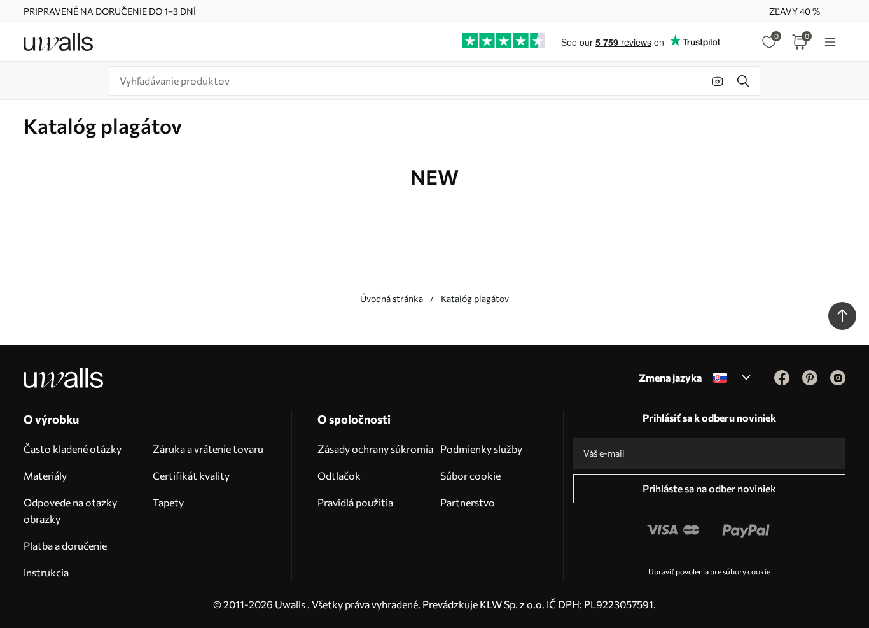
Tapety (168, 502)
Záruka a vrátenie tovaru (208, 449)
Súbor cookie (470, 475)
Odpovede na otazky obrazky (70, 510)
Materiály (45, 475)
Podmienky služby (481, 449)
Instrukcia (46, 572)
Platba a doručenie (65, 545)
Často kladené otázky (73, 449)
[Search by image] (717, 81)
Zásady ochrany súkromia (375, 449)
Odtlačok (339, 475)
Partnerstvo (467, 502)
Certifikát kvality (191, 475)
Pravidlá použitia (355, 502)
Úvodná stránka (391, 298)
